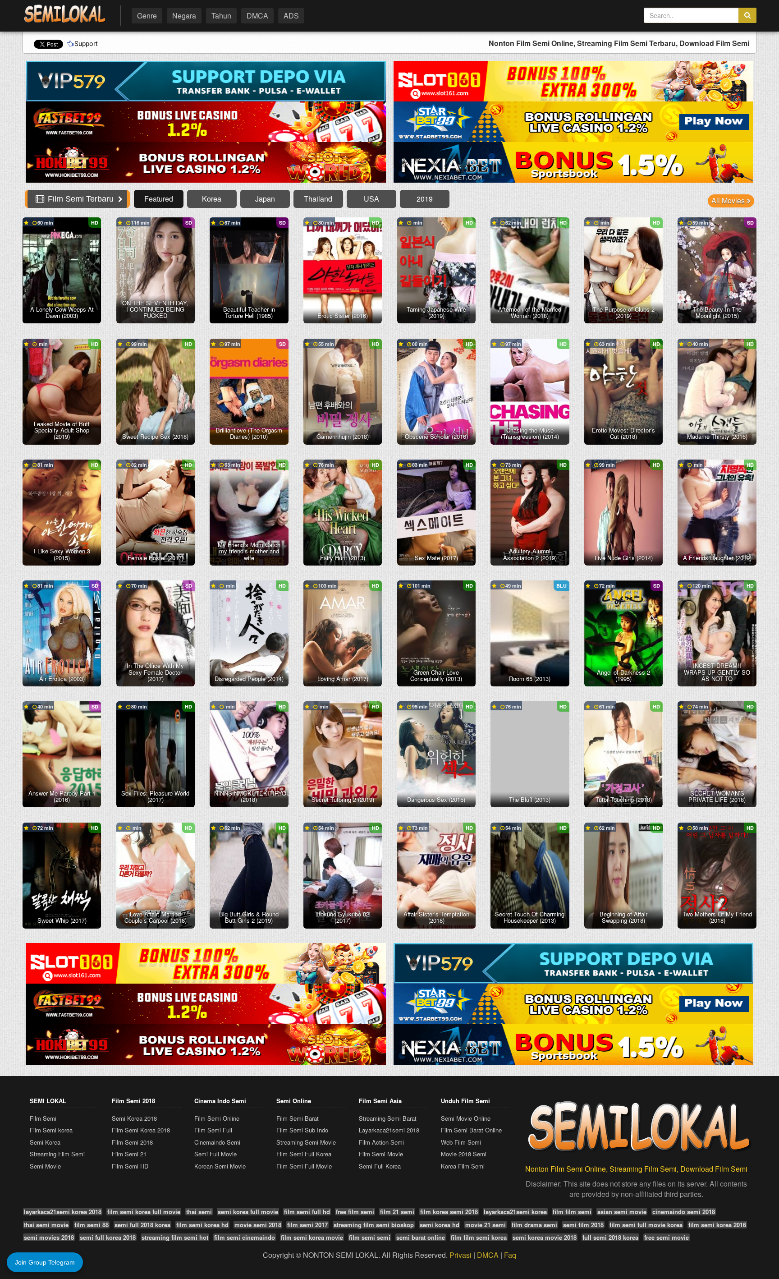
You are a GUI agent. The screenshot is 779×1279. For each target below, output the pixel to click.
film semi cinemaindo (244, 1237)
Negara (184, 15)
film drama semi (534, 1224)
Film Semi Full (213, 1130)
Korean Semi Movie (220, 1166)
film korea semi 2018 (449, 1211)
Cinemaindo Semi (217, 1142)
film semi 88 (91, 1224)
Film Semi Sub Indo (302, 1130)
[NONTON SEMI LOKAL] (65, 14)
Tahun (221, 15)
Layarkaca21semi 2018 (389, 1130)
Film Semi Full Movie (304, 1166)
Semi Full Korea (380, 1166)
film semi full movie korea (646, 1224)
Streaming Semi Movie (306, 1142)
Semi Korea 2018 (134, 1118)
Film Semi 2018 (132, 1142)
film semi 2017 (307, 1224)
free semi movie (666, 1237)
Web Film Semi (461, 1142)
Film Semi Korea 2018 (141, 1130)
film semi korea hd (202, 1224)
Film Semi (43, 1118)
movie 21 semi (485, 1224)
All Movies (729, 200)
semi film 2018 (583, 1224)
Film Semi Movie (381, 1154)
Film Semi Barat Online (471, 1130)
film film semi (572, 1211)
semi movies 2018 (49, 1237)
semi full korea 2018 (108, 1237)
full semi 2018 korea (610, 1237)
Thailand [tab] (318, 198)
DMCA (257, 15)
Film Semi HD (130, 1166)
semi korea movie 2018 (545, 1237)
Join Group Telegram (45, 1262)
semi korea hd (439, 1224)
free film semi (355, 1211)
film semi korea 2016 (717, 1224)
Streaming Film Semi (57, 1154)
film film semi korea (479, 1237)
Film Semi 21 (129, 1154)
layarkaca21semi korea (515, 1211)
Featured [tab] (158, 198)
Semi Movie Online (465, 1118)
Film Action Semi (381, 1142)
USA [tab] (371, 198)
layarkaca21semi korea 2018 (62, 1211)
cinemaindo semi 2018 (683, 1211)
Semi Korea (45, 1142)
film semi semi (369, 1237)
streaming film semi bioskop (374, 1224)
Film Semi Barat (297, 1118)
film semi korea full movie (143, 1211)
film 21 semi (397, 1211)
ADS (291, 15)
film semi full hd (307, 1211)
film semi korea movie (312, 1237)
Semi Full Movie (215, 1154)
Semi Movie (45, 1166)
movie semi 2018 (257, 1224)
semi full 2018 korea (142, 1224)
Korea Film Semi (463, 1166)
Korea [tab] (211, 198)
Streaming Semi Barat (388, 1118)
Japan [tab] (265, 198)
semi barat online (420, 1237)
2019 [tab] (425, 198)
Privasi (460, 1255)
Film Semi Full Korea (303, 1154)
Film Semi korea (51, 1130)
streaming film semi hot (175, 1237)
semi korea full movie (248, 1211)
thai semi (199, 1211)
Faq (510, 1255)
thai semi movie (46, 1224)
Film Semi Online (216, 1118)
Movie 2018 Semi (463, 1154)
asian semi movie (621, 1211)
